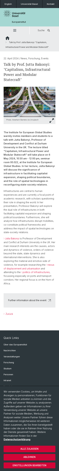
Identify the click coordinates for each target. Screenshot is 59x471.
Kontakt (50, 4)
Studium (7, 368)
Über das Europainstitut (15, 344)
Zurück (9, 313)
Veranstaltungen (12, 356)
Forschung (9, 362)
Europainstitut (19, 22)
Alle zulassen (29, 448)
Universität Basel (29, 4)
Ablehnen (29, 457)
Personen (8, 374)
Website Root (7, 38)
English (8, 4)
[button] (14, 30)
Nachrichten (10, 350)
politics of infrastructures (36, 272)
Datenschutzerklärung (17, 439)
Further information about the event (27, 300)
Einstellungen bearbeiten (29, 465)
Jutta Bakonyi (12, 238)
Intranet (7, 380)
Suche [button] (41, 30)
